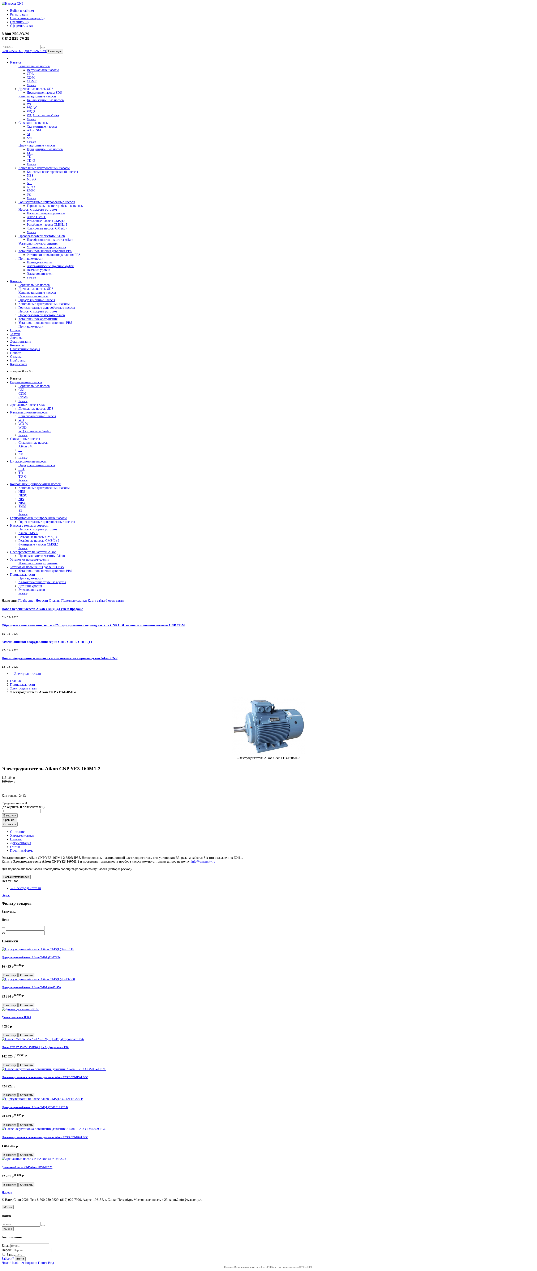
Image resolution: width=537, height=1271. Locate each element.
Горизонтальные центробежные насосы (46, 202)
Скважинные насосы (33, 122)
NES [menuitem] (30, 175)
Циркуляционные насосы (36, 145)
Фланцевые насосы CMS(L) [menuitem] (46, 228)
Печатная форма (21, 850)
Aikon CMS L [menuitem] (36, 217)
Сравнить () (19, 22)
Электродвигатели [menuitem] (40, 273)
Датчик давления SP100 (16, 1017)
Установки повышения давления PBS (45, 251)
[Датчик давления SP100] (20, 1009)
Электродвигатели (25, 673)
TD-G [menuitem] (31, 160)
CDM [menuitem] (31, 77)
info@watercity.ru (203, 861)
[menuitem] (31, 85)
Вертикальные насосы (34, 66)
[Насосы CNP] (12, 3)
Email (5, 1245)
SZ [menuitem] (29, 194)
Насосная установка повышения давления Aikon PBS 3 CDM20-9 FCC (45, 1137)
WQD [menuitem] (31, 111)
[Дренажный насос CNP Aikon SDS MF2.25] (34, 1159)
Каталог (16, 62)
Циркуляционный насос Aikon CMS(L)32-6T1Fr (31, 957)
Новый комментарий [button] (16, 876)
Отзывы (16, 356)
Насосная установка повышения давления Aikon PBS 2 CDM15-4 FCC (45, 1077)
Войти (20, 1258)
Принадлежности (30, 258)
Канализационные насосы (37, 96)
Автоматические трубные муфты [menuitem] (50, 266)
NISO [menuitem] (31, 187)
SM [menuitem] (29, 138)
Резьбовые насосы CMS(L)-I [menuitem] (47, 224)
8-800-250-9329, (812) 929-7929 (24, 51)
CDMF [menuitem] (31, 81)
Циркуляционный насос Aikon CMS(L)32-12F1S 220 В (35, 1107)
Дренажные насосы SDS (35, 89)
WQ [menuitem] (30, 104)
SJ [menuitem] (28, 134)
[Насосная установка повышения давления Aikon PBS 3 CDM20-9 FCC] (54, 1129)
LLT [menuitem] (30, 153)
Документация (20, 341)
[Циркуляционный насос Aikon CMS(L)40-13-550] (38, 979)
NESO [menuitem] (31, 179)
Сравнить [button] (9, 819)
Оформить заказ (21, 25)
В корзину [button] (9, 815)
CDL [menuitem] (30, 73)
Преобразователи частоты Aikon (41, 236)
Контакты (17, 345)
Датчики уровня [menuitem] (38, 270)
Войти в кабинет (22, 10)
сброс (6, 895)
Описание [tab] (17, 831)
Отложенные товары (25, 349)
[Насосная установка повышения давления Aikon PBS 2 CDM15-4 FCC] (54, 1069)
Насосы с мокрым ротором (37, 209)
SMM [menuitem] (31, 190)
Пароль (7, 1250)
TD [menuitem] (29, 156)
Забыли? (8, 1258)
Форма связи (115, 600)
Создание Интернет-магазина (239, 1267)
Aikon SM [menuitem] (34, 130)
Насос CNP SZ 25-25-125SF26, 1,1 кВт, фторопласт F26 (35, 1047)
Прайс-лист (18, 360)
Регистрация (19, 14)
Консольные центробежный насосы (44, 168)
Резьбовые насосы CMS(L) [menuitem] (46, 221)
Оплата (15, 330)
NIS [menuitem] (29, 183)
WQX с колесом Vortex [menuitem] (43, 115)
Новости (16, 353)
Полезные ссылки (74, 600)
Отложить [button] (9, 824)
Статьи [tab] (15, 847)
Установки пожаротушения (37, 243)
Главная (15, 681)
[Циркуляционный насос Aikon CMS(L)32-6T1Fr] (38, 949)
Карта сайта (18, 364)
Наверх (7, 1192)
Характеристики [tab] (22, 835)
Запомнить (14, 1254)
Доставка (16, 337)
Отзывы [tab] (16, 839)
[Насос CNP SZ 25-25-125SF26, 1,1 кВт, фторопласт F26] (43, 1039)
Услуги (15, 334)
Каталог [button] (16, 281)
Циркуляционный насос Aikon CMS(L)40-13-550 (31, 987)
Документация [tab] (20, 843)
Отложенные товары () (27, 18)
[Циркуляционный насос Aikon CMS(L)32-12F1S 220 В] (42, 1099)
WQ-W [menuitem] (32, 107)
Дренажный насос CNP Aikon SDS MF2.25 (27, 1167)
